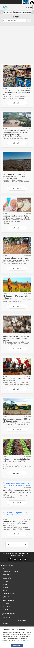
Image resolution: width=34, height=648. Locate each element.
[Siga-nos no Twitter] (20, 559)
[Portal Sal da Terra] (11, 7)
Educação (6, 578)
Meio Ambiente (8, 594)
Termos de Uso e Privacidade (14, 620)
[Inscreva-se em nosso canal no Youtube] (25, 559)
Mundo (5, 597)
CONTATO (6, 617)
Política (6, 606)
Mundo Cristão (9, 600)
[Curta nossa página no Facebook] (10, 559)
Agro (4, 569)
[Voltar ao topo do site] (31, 356)
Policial (6, 603)
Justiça (5, 591)
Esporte (6, 581)
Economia (6, 575)
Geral (5, 584)
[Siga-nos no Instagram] (15, 559)
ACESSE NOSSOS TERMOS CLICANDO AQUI (15, 641)
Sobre (5, 623)
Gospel (5, 587)
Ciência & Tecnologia (11, 572)
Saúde (5, 610)
